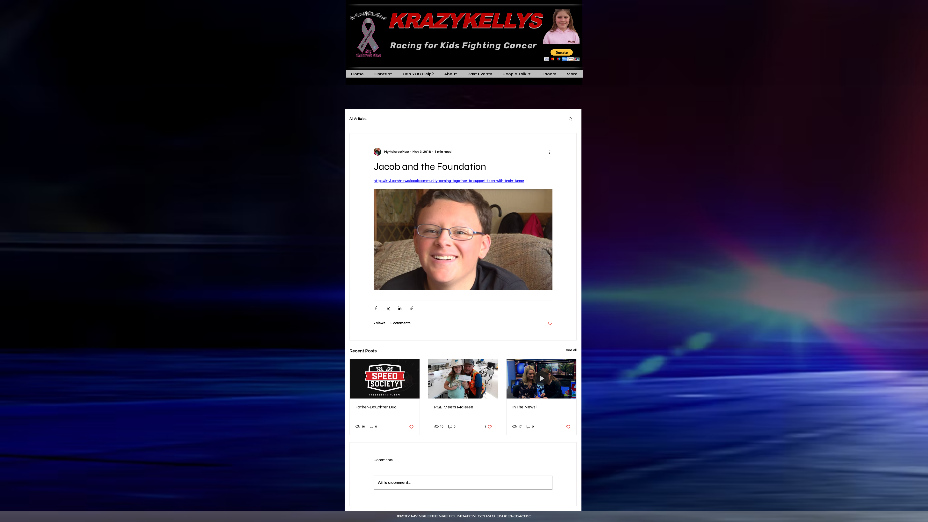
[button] (562, 55)
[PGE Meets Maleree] (463, 379)
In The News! (524, 407)
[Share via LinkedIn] (399, 308)
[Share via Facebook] (376, 308)
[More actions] (549, 152)
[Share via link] (411, 308)
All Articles (357, 119)
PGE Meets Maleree (453, 407)
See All (571, 350)
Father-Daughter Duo (376, 407)
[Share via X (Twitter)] (387, 308)
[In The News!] (541, 379)
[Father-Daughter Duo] (385, 379)
